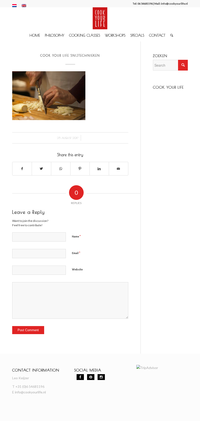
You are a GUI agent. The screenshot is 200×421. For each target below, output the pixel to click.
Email (76, 253)
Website (77, 269)
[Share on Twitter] (41, 168)
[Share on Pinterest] (80, 168)
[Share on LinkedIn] (99, 168)
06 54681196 (145, 3)
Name (76, 236)
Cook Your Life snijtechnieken (70, 55)
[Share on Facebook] (22, 168)
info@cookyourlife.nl (174, 3)
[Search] (170, 35)
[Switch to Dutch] (14, 5)
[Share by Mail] (118, 168)
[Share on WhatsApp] (60, 168)
